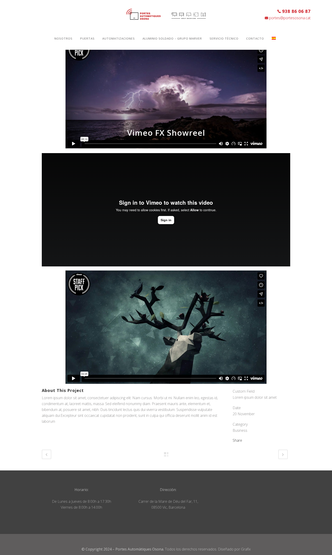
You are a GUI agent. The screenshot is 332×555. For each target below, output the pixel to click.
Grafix (246, 549)
